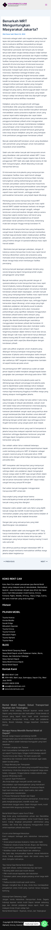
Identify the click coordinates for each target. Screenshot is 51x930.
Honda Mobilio (8, 620)
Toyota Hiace (7, 640)
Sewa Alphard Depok (10, 659)
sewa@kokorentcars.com (15, 686)
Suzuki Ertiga (7, 623)
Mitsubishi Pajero (9, 635)
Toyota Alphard (8, 638)
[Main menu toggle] (46, 4)
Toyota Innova (8, 629)
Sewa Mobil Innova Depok (12, 662)
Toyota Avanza (8, 618)
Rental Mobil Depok (10, 665)
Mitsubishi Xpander (10, 626)
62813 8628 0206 (11, 683)
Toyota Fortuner (8, 632)
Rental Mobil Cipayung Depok (14, 650)
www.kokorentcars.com (14, 689)
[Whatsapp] (44, 924)
